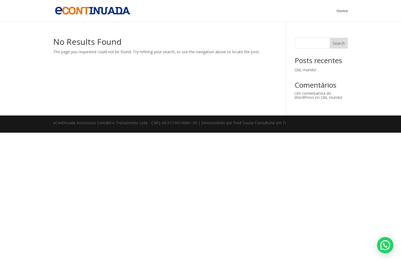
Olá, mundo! (305, 69)
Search (339, 43)
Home (342, 11)
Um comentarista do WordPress (313, 95)
